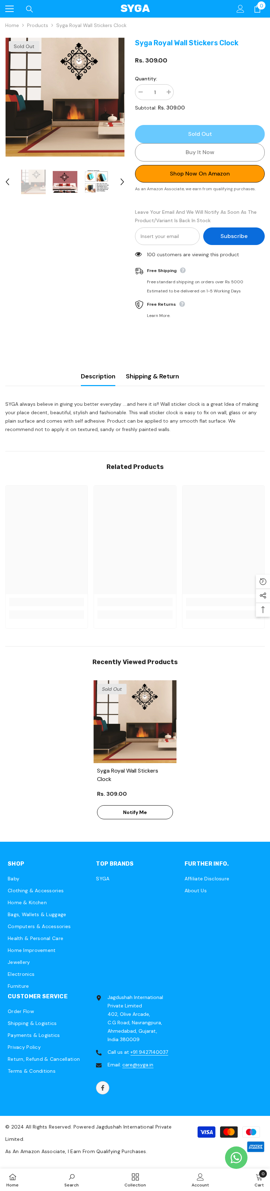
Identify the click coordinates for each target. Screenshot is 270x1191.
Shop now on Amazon (200, 173)
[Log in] (240, 9)
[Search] (29, 9)
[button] (7, 182)
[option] (64, 97)
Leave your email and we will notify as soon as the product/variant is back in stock (196, 216)
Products (37, 25)
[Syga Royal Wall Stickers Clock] (135, 721)
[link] (46, 602)
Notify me (135, 812)
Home (12, 25)
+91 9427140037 (149, 1052)
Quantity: (146, 78)
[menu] (9, 9)
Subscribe (234, 236)
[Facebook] (102, 1087)
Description (98, 376)
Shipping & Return (152, 376)
